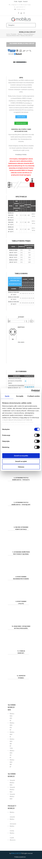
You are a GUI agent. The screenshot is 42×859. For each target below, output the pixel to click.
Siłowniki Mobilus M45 (13, 36)
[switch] (37, 435)
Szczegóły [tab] (19, 396)
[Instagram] (24, 13)
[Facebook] (18, 13)
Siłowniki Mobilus (29, 34)
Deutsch (25, 1)
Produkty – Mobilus (16, 34)
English (20, 1)
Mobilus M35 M (12, 734)
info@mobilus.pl (20, 9)
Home (8, 34)
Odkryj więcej (21, 116)
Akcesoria (12, 840)
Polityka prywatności (20, 857)
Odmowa (21, 467)
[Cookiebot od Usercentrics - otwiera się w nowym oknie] (31, 391)
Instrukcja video (21, 123)
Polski (15, 1)
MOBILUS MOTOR (16, 853)
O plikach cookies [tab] (33, 396)
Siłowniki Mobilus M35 (12, 782)
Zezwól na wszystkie (21, 455)
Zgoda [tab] (7, 396)
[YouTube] (21, 13)
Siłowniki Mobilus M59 (12, 796)
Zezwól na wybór (21, 461)
